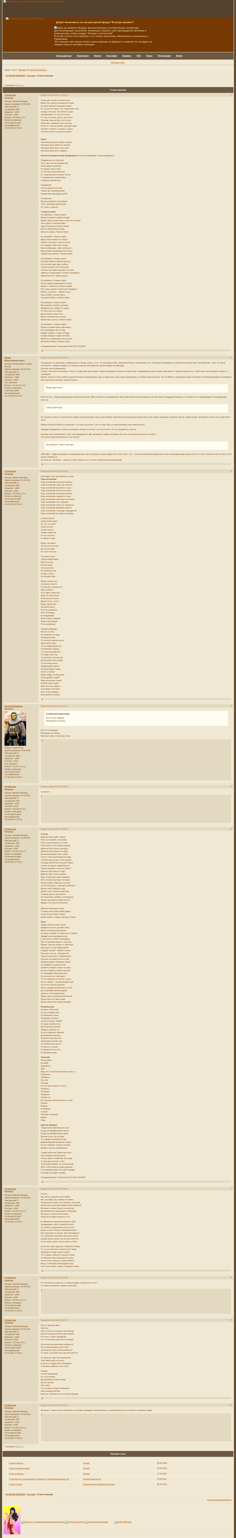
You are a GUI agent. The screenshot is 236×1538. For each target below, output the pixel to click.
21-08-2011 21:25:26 (59, 358)
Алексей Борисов (13, 706)
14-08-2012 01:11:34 (59, 1405)
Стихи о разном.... (17, 1463)
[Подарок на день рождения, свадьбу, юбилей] (96, 1522)
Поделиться (46, 95)
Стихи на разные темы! (19, 1468)
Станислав (10, 95)
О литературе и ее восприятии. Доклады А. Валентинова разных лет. (39, 1479)
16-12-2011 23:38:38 (59, 829)
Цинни (7, 357)
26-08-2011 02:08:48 (59, 787)
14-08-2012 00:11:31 (59, 1320)
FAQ (139, 56)
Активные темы (118, 62)
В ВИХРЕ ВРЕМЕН (15, 76)
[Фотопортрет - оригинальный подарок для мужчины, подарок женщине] (34, 1)
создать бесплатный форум (219, 1500)
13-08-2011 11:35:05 (59, 95)
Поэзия (31, 76)
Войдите (22, 70)
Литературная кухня (92, 1479)
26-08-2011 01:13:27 (59, 706)
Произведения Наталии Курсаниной (99, 1484)
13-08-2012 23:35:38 (59, 1278)
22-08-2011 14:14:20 (59, 471)
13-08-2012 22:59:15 (59, 1189)
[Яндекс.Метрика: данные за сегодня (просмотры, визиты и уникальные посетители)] (122, 1522)
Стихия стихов (15, 1484)
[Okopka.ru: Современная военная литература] (42, 1522)
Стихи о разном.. (16, 1474)
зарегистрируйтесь (38, 70)
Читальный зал (64, 56)
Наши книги (83, 56)
